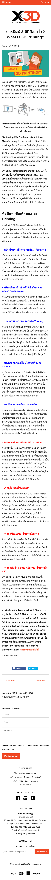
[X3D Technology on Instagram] (25, 799)
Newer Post (40, 680)
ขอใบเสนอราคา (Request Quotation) (25, 777)
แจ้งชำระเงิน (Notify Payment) (25, 781)
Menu (8, 2)
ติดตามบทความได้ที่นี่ (30, 650)
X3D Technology (33, 864)
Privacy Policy (25, 785)
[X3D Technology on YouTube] (33, 799)
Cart (47, 2)
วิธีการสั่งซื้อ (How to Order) (25, 773)
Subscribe (42, 852)
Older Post (10, 680)
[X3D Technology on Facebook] (18, 799)
